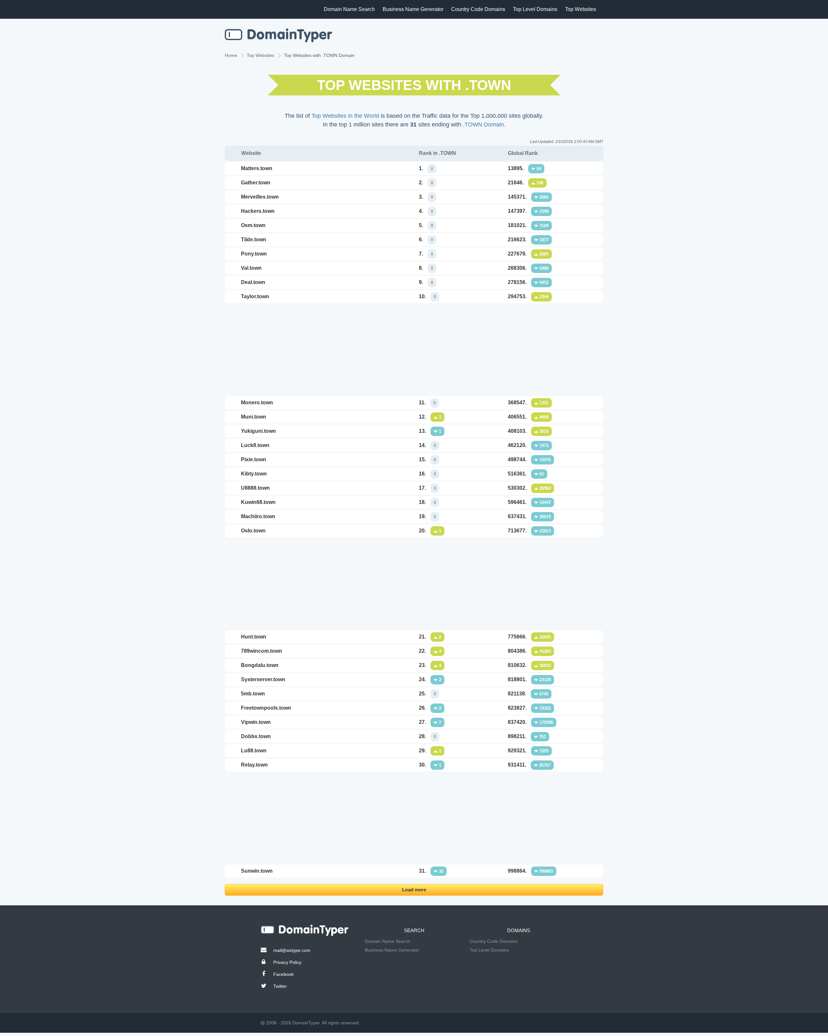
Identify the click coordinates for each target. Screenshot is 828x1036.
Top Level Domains (535, 9)
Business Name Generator (413, 9)
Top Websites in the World (345, 116)
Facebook (283, 974)
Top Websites (580, 9)
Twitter (280, 986)
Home (231, 55)
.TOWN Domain (483, 124)
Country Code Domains (478, 9)
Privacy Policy (287, 962)
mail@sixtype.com (291, 950)
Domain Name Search (349, 9)
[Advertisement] (414, 349)
